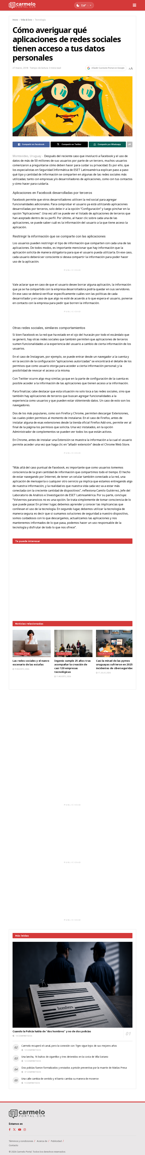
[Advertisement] (72, 580)
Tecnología (40, 20)
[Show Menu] (134, 5)
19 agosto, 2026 (21, 669)
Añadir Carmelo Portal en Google (107, 68)
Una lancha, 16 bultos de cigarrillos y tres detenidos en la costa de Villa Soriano (64, 1056)
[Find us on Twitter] (14, 1129)
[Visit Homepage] (22, 5)
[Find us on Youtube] (19, 1129)
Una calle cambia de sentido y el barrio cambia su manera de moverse (59, 1078)
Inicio (15, 20)
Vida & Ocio (26, 20)
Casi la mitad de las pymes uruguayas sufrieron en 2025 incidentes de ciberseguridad (114, 664)
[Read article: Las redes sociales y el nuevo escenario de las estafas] (32, 643)
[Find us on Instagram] (25, 1129)
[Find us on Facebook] (9, 1129)
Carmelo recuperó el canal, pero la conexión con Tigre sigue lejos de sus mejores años (69, 1045)
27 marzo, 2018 (20, 68)
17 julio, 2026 (104, 673)
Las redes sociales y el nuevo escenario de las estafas (31, 662)
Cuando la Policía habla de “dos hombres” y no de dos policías (52, 1031)
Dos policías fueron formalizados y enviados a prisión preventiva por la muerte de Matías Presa (74, 1067)
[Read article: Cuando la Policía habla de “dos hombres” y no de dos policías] (72, 985)
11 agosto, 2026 (63, 676)
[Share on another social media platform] (129, 144)
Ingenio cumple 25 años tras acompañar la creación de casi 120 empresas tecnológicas (72, 666)
